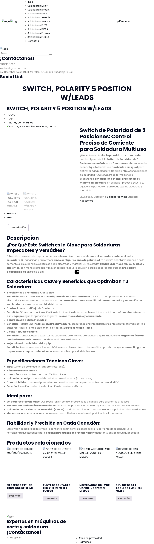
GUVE (11, 115)
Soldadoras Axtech (39, 17)
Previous (12, 213)
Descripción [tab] (18, 227)
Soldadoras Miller (38, 6)
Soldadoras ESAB (37, 13)
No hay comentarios (21, 122)
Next (9, 217)
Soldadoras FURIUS (38, 37)
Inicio (31, 2)
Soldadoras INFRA (38, 29)
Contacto (33, 41)
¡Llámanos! (123, 21)
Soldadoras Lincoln (38, 9)
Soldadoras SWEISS (39, 21)
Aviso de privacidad (90, 538)
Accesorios (86, 200)
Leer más (14, 495)
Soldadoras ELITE (37, 25)
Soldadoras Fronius (39, 33)
